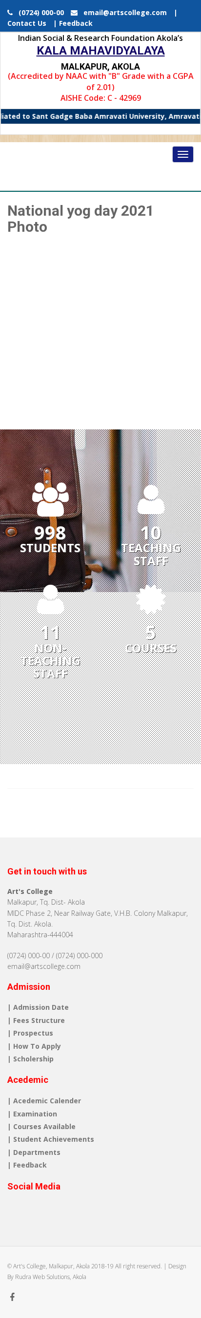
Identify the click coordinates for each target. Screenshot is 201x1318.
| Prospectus (30, 1033)
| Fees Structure (36, 1020)
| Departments (33, 1152)
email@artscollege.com (122, 12)
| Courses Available (41, 1126)
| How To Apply (34, 1046)
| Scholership (30, 1058)
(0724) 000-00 (39, 12)
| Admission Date (38, 1007)
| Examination (32, 1113)
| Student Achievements (50, 1139)
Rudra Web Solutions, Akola (50, 1277)
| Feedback (73, 23)
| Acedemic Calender (44, 1100)
